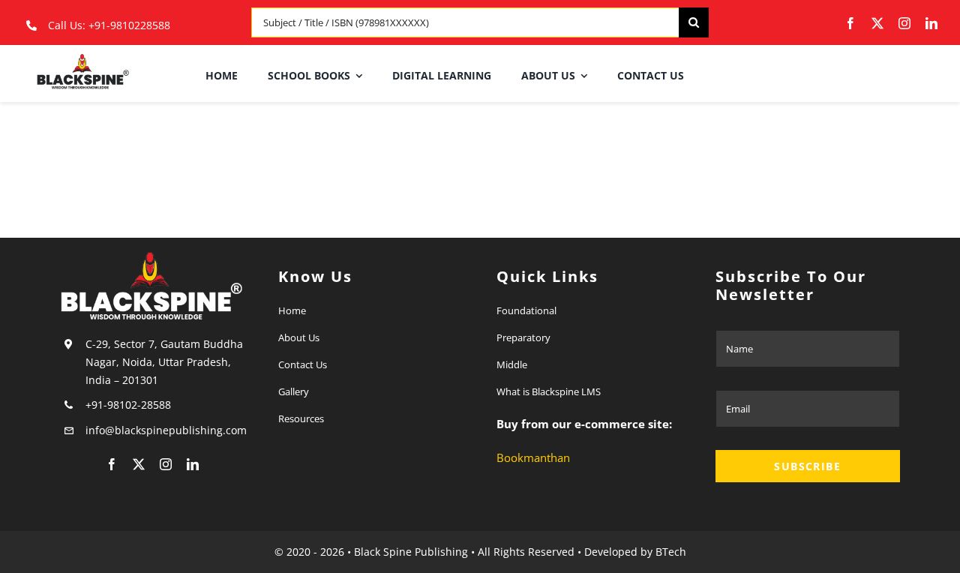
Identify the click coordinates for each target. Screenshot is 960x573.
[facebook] (850, 23)
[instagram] (904, 23)
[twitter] (878, 23)
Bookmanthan (533, 457)
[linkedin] (932, 23)
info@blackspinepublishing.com (168, 430)
